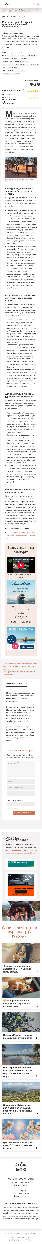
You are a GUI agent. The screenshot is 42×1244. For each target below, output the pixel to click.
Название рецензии (14, 800)
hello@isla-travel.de (21, 1185)
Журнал (9, 10)
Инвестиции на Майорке (21, 551)
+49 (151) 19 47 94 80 (21, 1193)
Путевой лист (15, 1240)
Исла (3, 10)
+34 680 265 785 (22, 1196)
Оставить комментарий (24, 813)
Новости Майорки (19, 10)
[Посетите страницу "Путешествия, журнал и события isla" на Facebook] (17, 1170)
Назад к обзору (33, 80)
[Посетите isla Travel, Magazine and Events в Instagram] (20, 1170)
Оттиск (27, 1240)
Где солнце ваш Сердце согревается (21, 615)
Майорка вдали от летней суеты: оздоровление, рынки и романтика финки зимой (21, 535)
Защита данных (17, 1237)
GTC (28, 1237)
